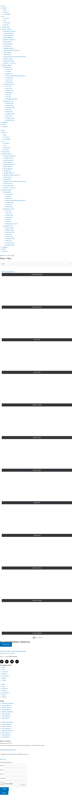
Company (2, 778)
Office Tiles (9, 116)
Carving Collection (8, 33)
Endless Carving (8, 59)
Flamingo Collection (9, 48)
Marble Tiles (9, 74)
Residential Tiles (10, 120)
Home (3, 6)
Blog (5, 10)
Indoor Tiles (9, 88)
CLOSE (4, 793)
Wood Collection (8, 44)
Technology (7, 14)
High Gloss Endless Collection (12, 50)
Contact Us (5, 127)
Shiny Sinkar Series (9, 61)
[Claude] (12, 661)
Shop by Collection (7, 29)
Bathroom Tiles (10, 103)
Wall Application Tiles (11, 99)
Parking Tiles (9, 93)
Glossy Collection (8, 38)
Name (2, 766)
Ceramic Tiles (9, 69)
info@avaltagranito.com (9, 750)
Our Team (6, 12)
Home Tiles (9, 110)
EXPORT (4, 124)
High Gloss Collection (9, 40)
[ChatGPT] (2, 661)
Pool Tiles (8, 95)
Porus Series (7, 23)
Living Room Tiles (10, 114)
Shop (3, 670)
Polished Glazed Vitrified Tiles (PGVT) (16, 76)
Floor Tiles (8, 86)
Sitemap (4, 680)
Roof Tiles (8, 97)
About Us (4, 8)
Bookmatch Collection (10, 31)
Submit (4, 789)
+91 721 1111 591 (11, 653)
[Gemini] (17, 661)
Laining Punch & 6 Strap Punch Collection (15, 57)
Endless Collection (9, 35)
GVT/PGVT (6, 19)
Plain (5, 21)
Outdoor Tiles (9, 91)
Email (1, 770)
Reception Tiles (10, 118)
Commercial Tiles (10, 108)
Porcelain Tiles (10, 78)
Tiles (3, 16)
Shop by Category (6, 65)
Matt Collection (8, 42)
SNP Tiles (6, 25)
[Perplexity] (7, 661)
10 (40, 638)
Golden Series (7, 55)
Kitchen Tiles (9, 112)
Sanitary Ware (5, 27)
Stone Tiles (9, 80)
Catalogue (4, 122)
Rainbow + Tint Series (10, 63)
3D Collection (7, 46)
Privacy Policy (5, 676)
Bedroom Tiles (9, 105)
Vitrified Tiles (9, 82)
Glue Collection (8, 52)
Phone (2, 774)
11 (41, 638)
